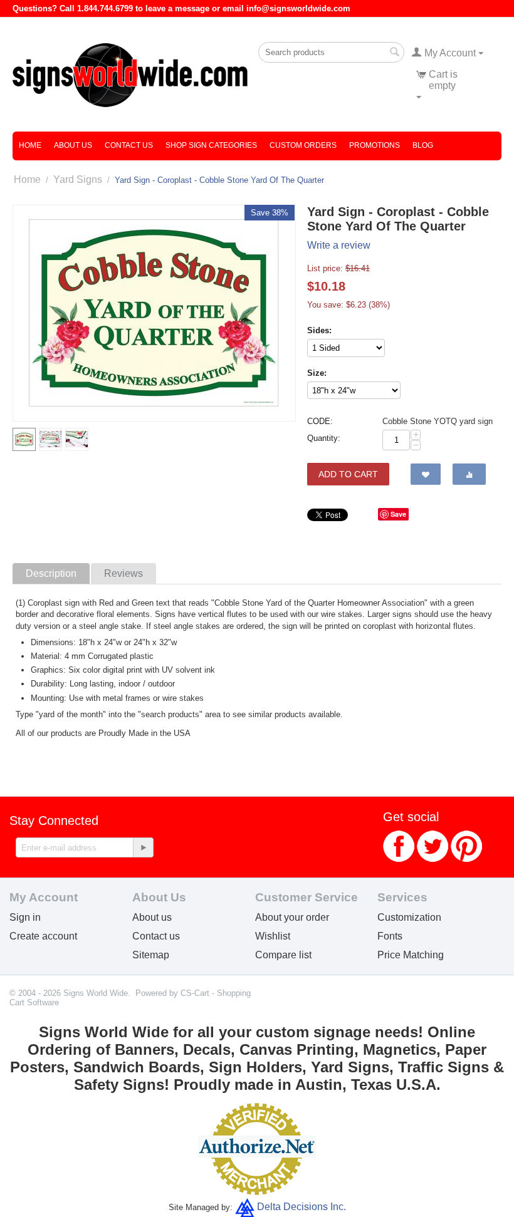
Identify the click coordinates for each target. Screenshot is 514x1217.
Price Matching (410, 955)
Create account (43, 936)
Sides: (319, 330)
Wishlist (272, 936)
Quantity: (323, 438)
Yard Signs (77, 179)
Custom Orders (303, 145)
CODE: (320, 421)
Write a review (338, 245)
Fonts (389, 936)
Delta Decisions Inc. (301, 1206)
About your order (292, 917)
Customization (409, 917)
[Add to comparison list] (469, 474)
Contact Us (129, 145)
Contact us (156, 936)
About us (152, 917)
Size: (317, 373)
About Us (73, 145)
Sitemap (150, 955)
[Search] (395, 53)
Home (30, 145)
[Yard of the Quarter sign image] (154, 313)
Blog (422, 145)
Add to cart (348, 474)
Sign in (25, 917)
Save (398, 514)
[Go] (143, 847)
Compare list (283, 955)
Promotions (374, 145)
